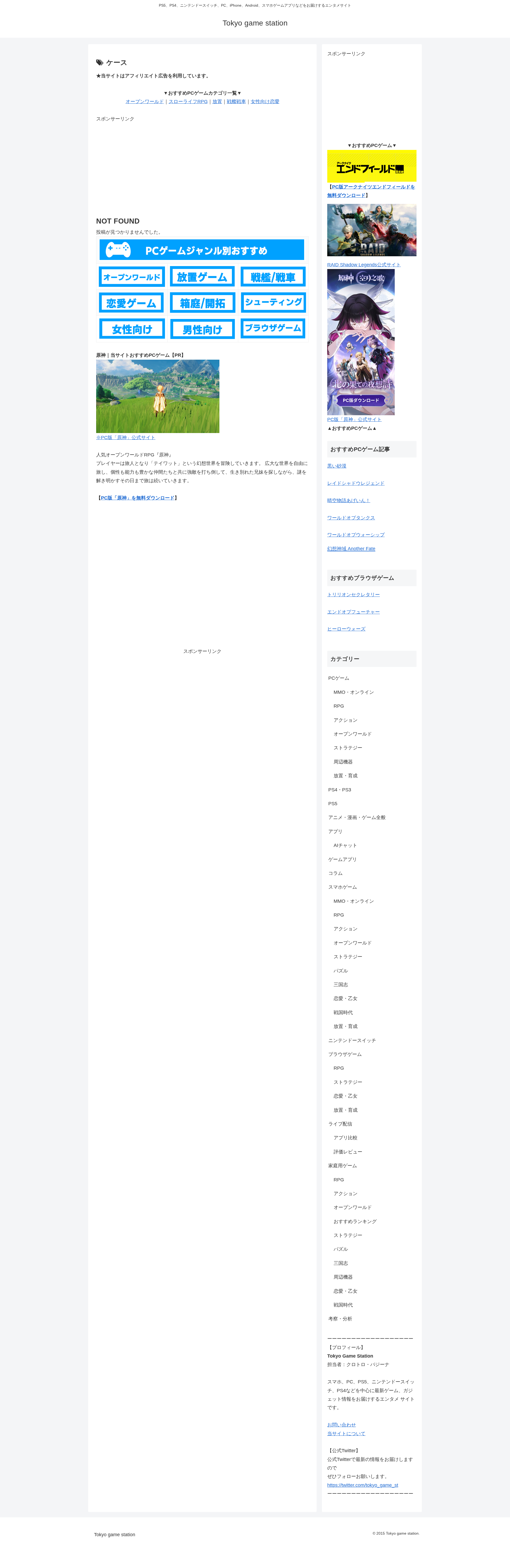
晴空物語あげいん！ (348, 500)
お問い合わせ (341, 1424)
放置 (217, 101)
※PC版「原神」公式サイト (125, 437)
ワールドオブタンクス (351, 517)
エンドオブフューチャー (353, 612)
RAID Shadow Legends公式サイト (364, 264)
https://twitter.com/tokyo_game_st (362, 1485)
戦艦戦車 (236, 101)
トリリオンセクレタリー (353, 594)
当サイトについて (346, 1433)
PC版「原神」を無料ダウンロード (138, 498)
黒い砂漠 (336, 466)
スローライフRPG (188, 101)
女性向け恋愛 (265, 101)
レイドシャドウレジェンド (356, 483)
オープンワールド (145, 101)
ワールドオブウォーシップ (356, 535)
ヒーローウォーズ (346, 629)
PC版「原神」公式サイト (354, 419)
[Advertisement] (202, 160)
